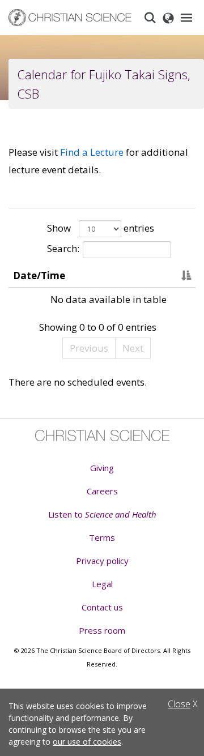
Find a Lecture (92, 152)
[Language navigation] (168, 17)
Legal (102, 584)
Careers (102, 491)
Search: (63, 248)
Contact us (102, 607)
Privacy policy (102, 560)
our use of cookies (87, 741)
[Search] (150, 17)
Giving (102, 467)
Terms (102, 537)
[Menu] (186, 17)
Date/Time (39, 275)
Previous (89, 347)
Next (132, 347)
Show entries (100, 227)
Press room (102, 630)
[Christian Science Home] (70, 18)
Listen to (102, 514)
